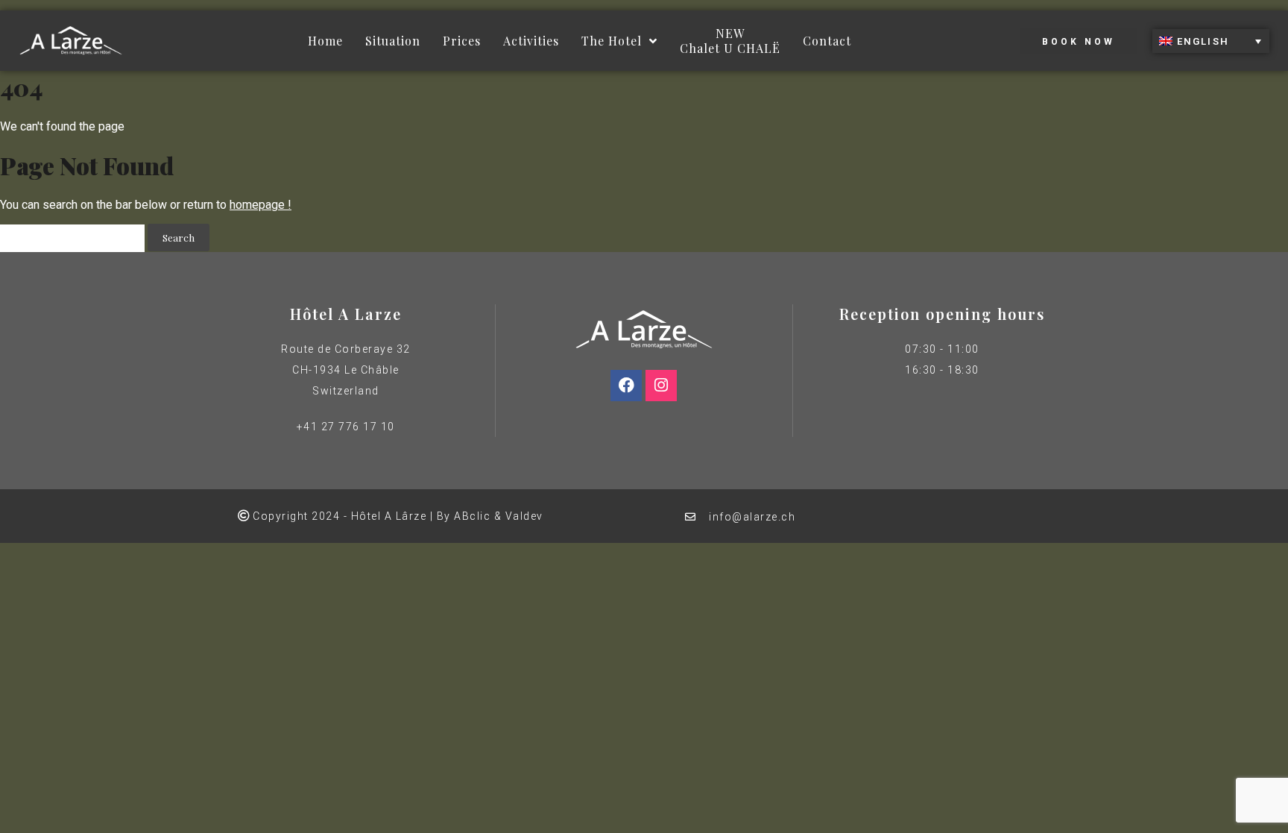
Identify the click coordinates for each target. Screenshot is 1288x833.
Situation (392, 40)
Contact (827, 40)
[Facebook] (626, 385)
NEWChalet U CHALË (730, 40)
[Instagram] (661, 385)
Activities (531, 40)
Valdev (524, 516)
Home (325, 40)
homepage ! (260, 205)
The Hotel (611, 40)
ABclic (472, 516)
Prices (462, 40)
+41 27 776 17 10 (346, 427)
